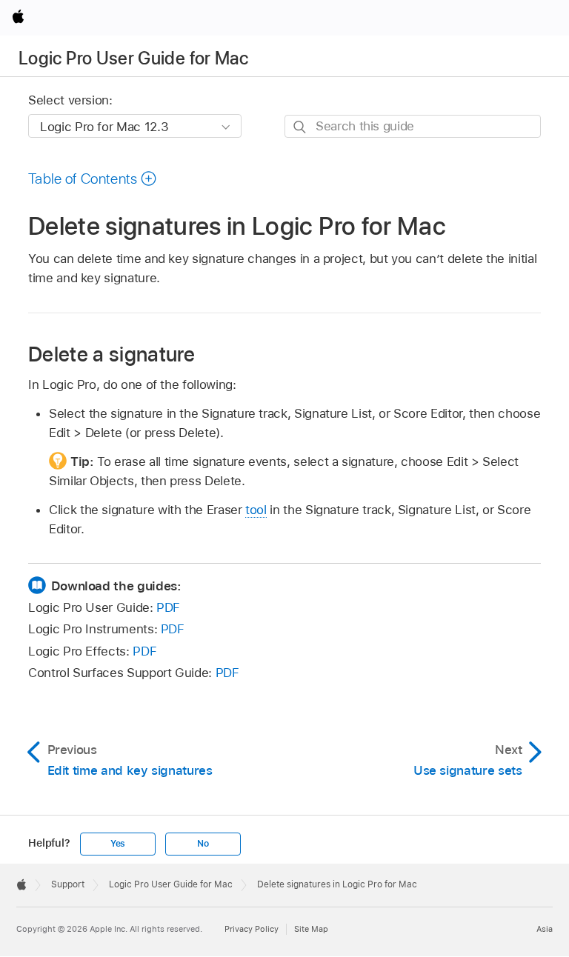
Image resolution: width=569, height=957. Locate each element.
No (203, 843)
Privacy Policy (251, 929)
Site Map (311, 929)
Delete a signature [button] (111, 353)
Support (67, 884)
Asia (544, 929)
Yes (117, 843)
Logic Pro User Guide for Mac (133, 58)
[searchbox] (412, 126)
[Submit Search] (300, 127)
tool (256, 509)
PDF (168, 607)
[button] (92, 178)
